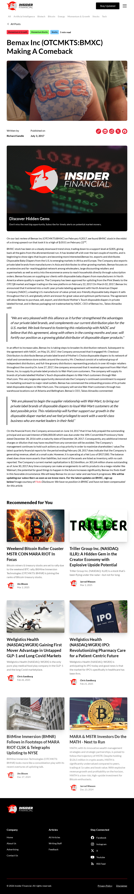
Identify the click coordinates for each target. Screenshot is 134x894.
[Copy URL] (98, 131)
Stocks (95, 16)
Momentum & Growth (78, 16)
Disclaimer (121, 885)
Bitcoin (51, 16)
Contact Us (12, 855)
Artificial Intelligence (24, 16)
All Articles (54, 837)
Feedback (53, 849)
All (9, 16)
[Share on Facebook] (124, 131)
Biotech (41, 16)
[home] (20, 5)
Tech (104, 16)
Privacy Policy (105, 885)
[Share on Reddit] (111, 131)
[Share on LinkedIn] (105, 131)
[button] (124, 6)
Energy (61, 16)
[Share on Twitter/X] (118, 131)
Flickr (38, 481)
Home (10, 837)
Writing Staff (55, 843)
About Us (11, 843)
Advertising (12, 849)
